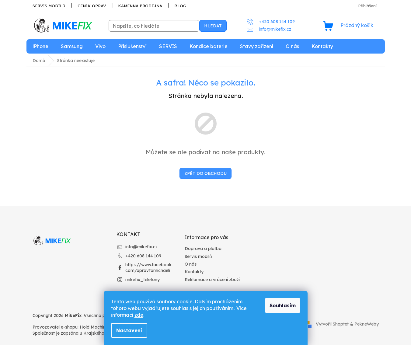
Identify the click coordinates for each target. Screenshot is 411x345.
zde (138, 315)
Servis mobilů (49, 5)
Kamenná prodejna (140, 5)
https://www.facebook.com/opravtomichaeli (148, 267)
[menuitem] (40, 46)
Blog (180, 5)
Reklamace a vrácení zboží (212, 279)
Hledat (213, 26)
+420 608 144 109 (143, 256)
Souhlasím (283, 305)
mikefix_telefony (142, 279)
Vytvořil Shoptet (332, 324)
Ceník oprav (92, 5)
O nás (191, 264)
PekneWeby (366, 324)
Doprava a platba (203, 248)
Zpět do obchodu (205, 173)
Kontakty (194, 271)
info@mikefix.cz (141, 246)
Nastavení (129, 330)
